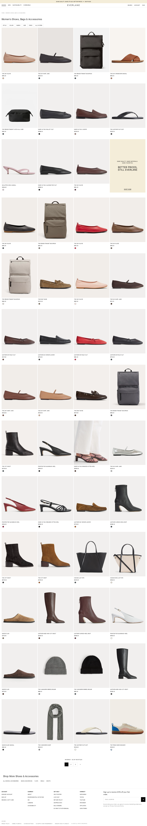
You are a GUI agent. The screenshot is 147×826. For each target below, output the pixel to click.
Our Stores (83, 808)
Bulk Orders (58, 805)
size (25, 25)
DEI (29, 800)
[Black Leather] (39, 134)
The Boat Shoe (42, 299)
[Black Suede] (3, 582)
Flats (36, 781)
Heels (42, 781)
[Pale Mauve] (3, 190)
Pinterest (83, 803)
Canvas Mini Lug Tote (116, 578)
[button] (143, 5)
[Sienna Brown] (111, 78)
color (11, 25)
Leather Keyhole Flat (9, 355)
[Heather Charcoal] (39, 694)
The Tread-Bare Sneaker (117, 745)
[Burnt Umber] (3, 359)
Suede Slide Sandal (8, 745)
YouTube (82, 800)
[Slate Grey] (111, 415)
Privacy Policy (114, 806)
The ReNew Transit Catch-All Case (13, 129)
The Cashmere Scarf (44, 745)
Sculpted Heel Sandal (9, 185)
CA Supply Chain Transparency (44, 823)
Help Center (58, 794)
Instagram (83, 794)
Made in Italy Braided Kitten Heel (84, 466)
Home (3, 13)
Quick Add (18, 69)
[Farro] (39, 304)
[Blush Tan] (39, 415)
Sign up (4, 797)
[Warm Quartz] (3, 304)
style (4, 25)
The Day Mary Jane (44, 73)
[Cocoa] (111, 248)
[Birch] (111, 582)
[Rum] (3, 415)
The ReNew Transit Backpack (83, 73)
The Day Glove (6, 73)
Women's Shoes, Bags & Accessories (15, 13)
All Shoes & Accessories (11, 781)
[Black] (39, 78)
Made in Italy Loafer (80, 129)
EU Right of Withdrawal (61, 808)
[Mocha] (75, 134)
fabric (18, 25)
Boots (48, 781)
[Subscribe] (143, 799)
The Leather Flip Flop (117, 129)
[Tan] (3, 78)
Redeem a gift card (8, 800)
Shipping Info (58, 803)
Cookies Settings (28, 823)
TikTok (82, 797)
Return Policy (58, 800)
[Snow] (111, 638)
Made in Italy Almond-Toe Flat (47, 185)
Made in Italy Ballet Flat (46, 129)
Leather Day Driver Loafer (46, 355)
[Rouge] (3, 526)
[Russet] (75, 526)
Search (130, 5)
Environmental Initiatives (36, 797)
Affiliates (83, 805)
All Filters (38, 25)
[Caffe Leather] (75, 471)
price (30, 25)
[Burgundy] (75, 190)
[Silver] (111, 471)
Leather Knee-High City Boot (47, 633)
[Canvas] (75, 749)
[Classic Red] (75, 248)
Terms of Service (16, 823)
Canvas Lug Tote (79, 578)
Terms (122, 806)
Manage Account (7, 794)
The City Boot (6, 466)
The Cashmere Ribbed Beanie (47, 689)
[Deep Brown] (111, 304)
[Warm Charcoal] (39, 248)
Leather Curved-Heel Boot (118, 522)
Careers (30, 803)
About (30, 794)
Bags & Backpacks (26, 781)
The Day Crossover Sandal (118, 73)
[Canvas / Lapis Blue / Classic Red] (111, 749)
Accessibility (32, 805)
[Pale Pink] (75, 304)
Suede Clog (5, 633)
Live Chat (56, 797)
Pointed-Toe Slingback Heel (47, 466)
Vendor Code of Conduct (62, 823)
